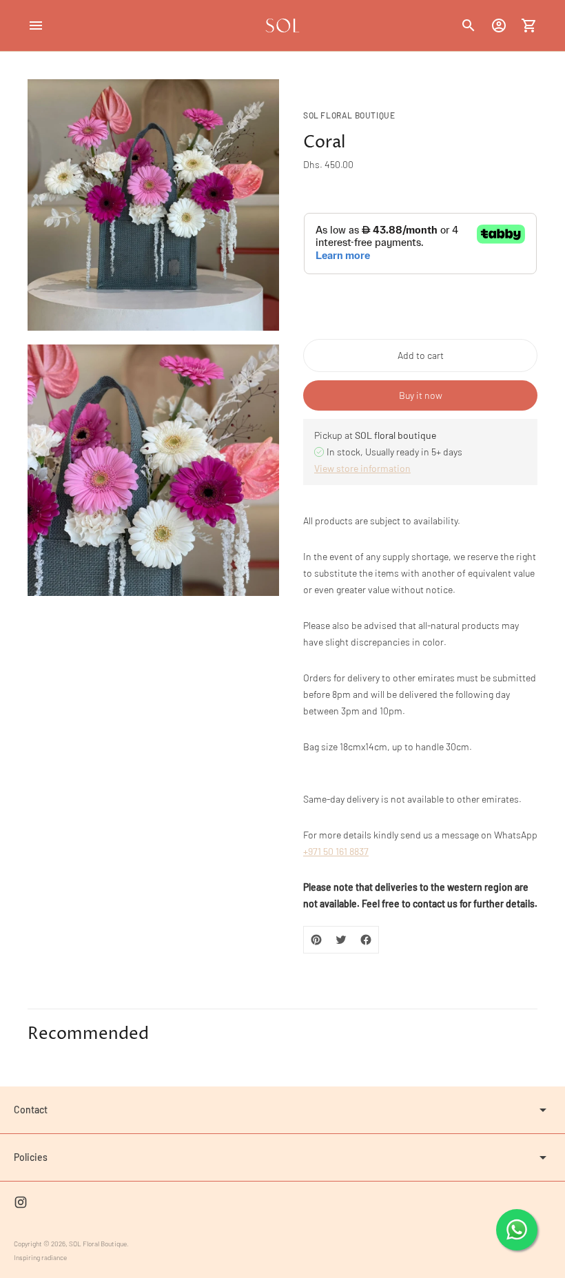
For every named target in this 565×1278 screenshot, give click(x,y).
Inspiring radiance (40, 1257)
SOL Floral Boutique (98, 1243)
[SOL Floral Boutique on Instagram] (21, 1202)
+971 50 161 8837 (336, 851)
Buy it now (420, 395)
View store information (362, 468)
